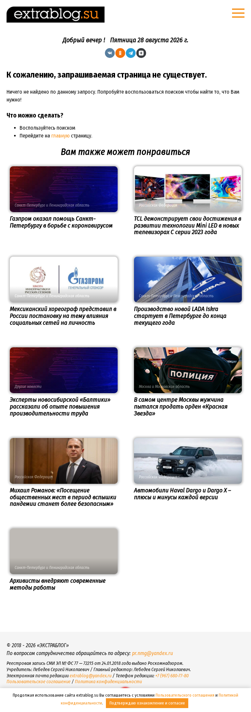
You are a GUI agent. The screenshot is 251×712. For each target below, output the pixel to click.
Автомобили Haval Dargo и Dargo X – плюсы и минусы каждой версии (182, 493)
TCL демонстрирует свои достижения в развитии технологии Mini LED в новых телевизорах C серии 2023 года (187, 225)
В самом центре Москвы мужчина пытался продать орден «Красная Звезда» (180, 406)
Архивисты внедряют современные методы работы (58, 584)
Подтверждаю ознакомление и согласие (147, 703)
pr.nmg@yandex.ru (152, 653)
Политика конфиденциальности (108, 682)
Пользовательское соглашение (39, 682)
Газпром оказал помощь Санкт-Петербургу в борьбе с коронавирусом (61, 222)
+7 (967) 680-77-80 (172, 676)
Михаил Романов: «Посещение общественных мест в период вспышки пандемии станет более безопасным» (63, 497)
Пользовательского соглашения (185, 695)
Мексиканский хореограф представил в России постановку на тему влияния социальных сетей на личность (63, 315)
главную (60, 136)
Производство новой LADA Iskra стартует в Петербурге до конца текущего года (180, 315)
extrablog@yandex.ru (90, 676)
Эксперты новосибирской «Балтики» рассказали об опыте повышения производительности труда (60, 406)
